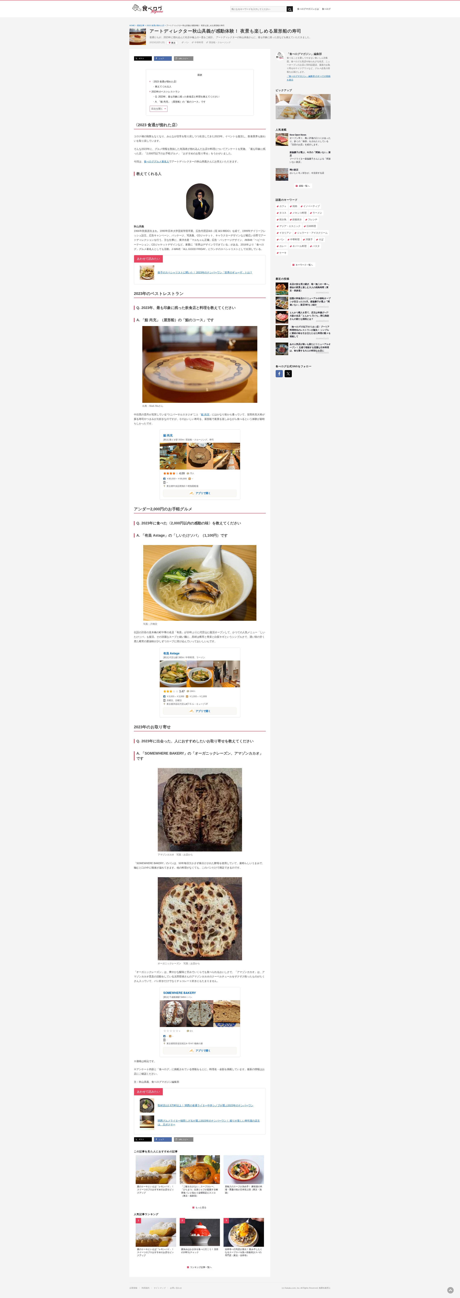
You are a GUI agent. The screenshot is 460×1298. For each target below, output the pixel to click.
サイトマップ (160, 1288)
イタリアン (285, 232)
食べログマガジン (147, 9)
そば (321, 239)
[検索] (290, 9)
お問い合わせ (176, 1288)
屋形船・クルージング (220, 42)
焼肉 (295, 206)
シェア (161, 59)
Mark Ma (153, 406)
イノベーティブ (311, 206)
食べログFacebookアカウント (279, 373)
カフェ (282, 206)
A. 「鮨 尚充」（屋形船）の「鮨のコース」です (180, 101)
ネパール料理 (300, 246)
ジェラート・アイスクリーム (312, 232)
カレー (282, 246)
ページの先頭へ (450, 1290)
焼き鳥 (282, 219)
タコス (282, 212)
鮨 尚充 (205, 414)
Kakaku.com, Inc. (292, 1288)
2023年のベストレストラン (165, 91)
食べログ (326, 9)
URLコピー (183, 59)
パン (187, 42)
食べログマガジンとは (308, 9)
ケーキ (282, 252)
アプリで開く (187, 493)
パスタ (316, 246)
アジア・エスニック (289, 226)
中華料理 (199, 42)
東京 (173, 43)
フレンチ (312, 219)
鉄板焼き (297, 219)
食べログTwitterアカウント (288, 373)
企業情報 (133, 1288)
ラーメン (317, 212)
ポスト (141, 58)
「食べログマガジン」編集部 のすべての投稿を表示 (308, 78)
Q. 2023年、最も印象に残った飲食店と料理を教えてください (187, 96)
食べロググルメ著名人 (156, 161)
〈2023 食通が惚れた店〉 (164, 81)
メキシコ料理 (300, 212)
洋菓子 (309, 239)
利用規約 (146, 1288)
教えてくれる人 (163, 86)
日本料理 (311, 226)
